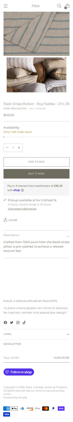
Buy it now (36, 173)
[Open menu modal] (6, 6)
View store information (22, 208)
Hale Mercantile (15, 108)
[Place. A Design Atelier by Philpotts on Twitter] (12, 323)
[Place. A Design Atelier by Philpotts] (36, 5)
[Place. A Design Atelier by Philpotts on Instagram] (18, 323)
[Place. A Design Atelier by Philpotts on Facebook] (6, 323)
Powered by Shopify (15, 397)
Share (13, 220)
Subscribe (61, 357)
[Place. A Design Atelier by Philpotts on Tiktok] (24, 323)
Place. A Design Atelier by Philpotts (46, 387)
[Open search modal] (59, 6)
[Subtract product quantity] (18, 148)
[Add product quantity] (7, 148)
